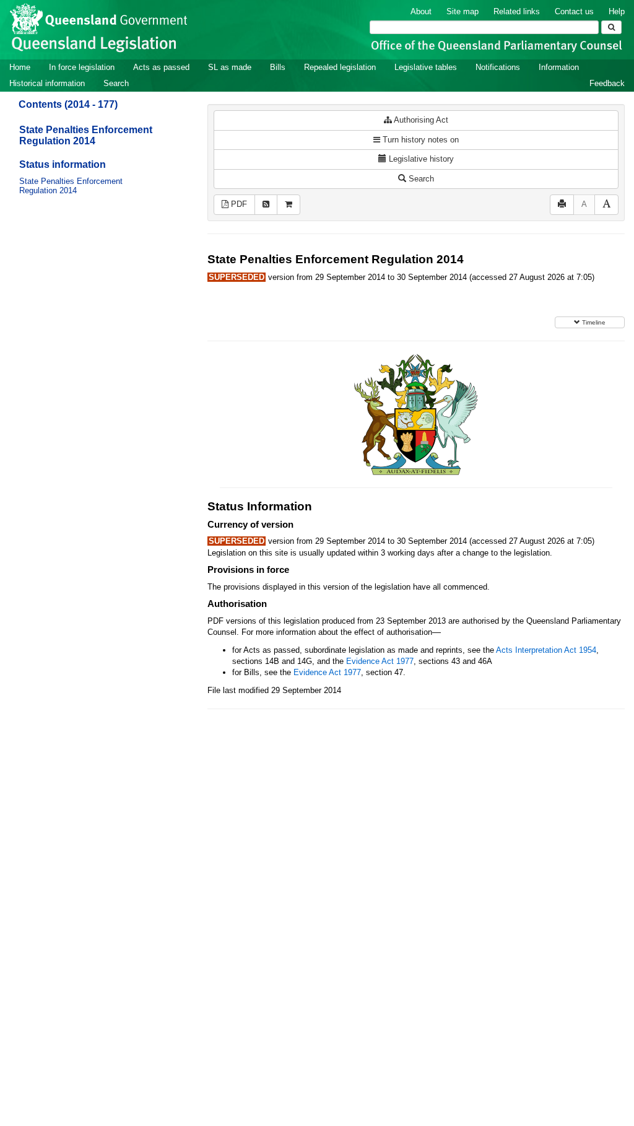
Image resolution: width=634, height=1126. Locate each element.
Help (617, 11)
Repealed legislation (340, 67)
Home (19, 67)
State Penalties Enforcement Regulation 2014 (85, 135)
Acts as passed (161, 67)
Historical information (47, 83)
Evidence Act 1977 (380, 661)
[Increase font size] (606, 204)
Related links (516, 11)
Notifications (498, 67)
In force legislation (82, 67)
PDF (237, 204)
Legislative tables (425, 67)
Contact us (574, 11)
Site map (462, 11)
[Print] (562, 204)
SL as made (229, 67)
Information (559, 67)
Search (116, 83)
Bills (277, 67)
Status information (62, 164)
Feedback (607, 83)
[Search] (611, 27)
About (421, 11)
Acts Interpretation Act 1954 (546, 650)
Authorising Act (420, 119)
